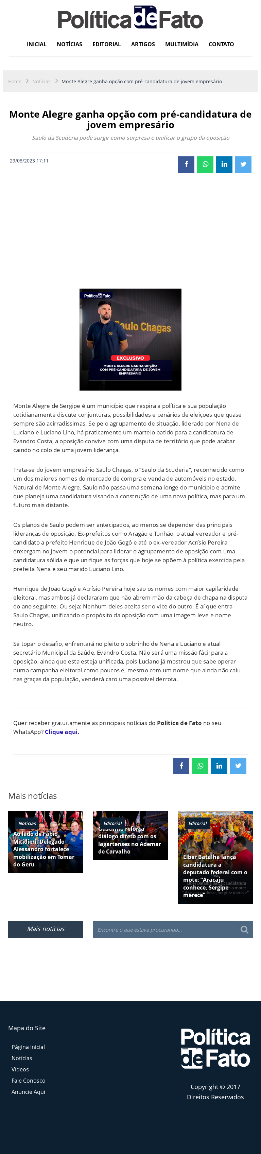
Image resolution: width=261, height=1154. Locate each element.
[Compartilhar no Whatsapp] (205, 164)
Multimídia (181, 44)
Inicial (37, 44)
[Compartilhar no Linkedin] (224, 164)
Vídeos (20, 1069)
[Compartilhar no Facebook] (186, 164)
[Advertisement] (130, 223)
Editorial (106, 44)
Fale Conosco (29, 1080)
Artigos (143, 44)
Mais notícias (46, 929)
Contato (221, 44)
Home (14, 81)
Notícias (69, 44)
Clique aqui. (62, 732)
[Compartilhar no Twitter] (243, 164)
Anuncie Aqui (28, 1092)
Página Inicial (28, 1047)
